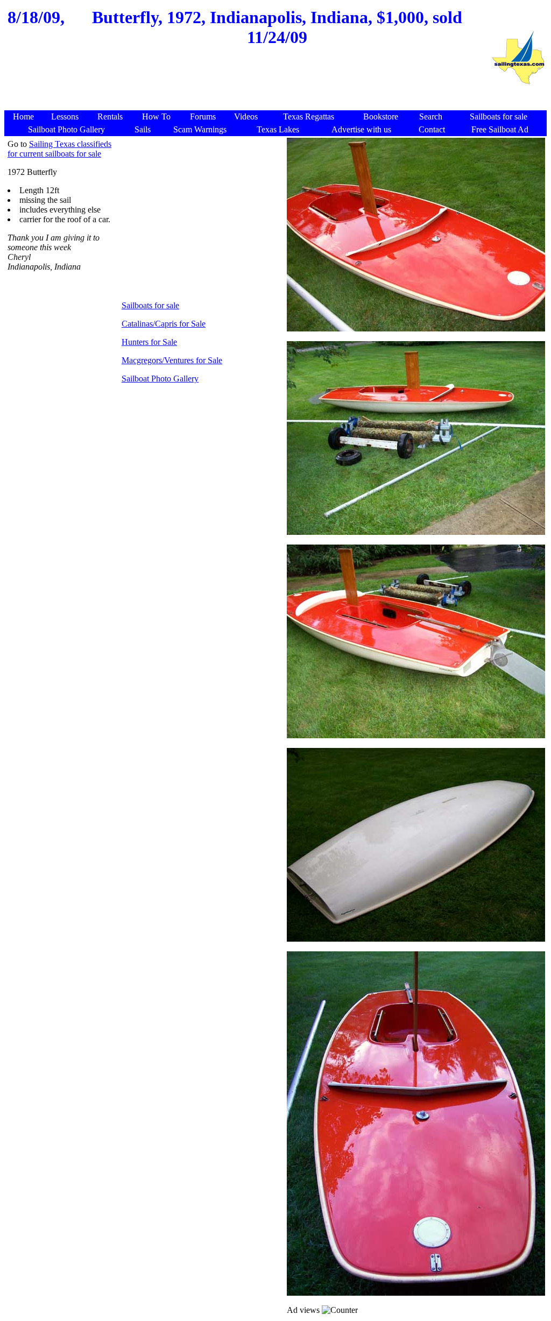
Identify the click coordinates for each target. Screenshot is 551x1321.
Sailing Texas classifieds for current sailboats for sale (59, 148)
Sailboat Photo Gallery (160, 378)
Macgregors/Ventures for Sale (172, 360)
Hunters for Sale (149, 342)
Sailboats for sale (150, 305)
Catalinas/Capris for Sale (164, 323)
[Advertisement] (247, 84)
